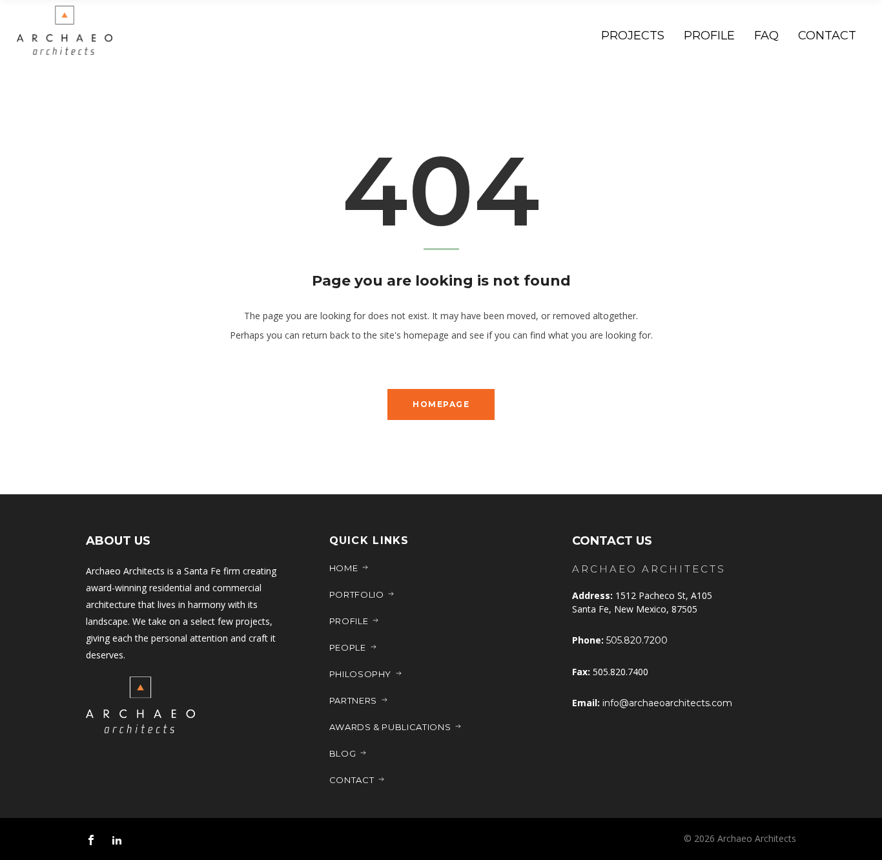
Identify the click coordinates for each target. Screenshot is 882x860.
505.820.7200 (637, 640)
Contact (351, 780)
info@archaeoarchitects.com (667, 703)
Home (343, 568)
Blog (342, 753)
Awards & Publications (390, 727)
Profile (349, 621)
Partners (353, 700)
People (347, 647)
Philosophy (360, 674)
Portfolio (356, 594)
